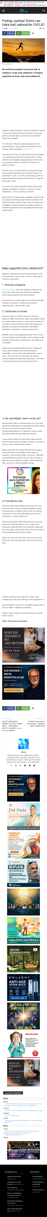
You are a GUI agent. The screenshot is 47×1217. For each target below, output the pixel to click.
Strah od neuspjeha (9, 289)
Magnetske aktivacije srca (13, 1135)
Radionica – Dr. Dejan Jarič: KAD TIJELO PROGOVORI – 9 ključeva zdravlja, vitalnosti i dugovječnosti (22, 1132)
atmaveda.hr (36, 1192)
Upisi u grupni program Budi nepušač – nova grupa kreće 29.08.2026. (23, 1121)
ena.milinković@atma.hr (15, 1205)
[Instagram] (16, 765)
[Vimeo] (30, 765)
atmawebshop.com (38, 1179)
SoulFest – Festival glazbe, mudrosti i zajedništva (21, 1106)
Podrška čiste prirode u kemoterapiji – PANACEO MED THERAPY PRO (36, 724)
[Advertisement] (23, 104)
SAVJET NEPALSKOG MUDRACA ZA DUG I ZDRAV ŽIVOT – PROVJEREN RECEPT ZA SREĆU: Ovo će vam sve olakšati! (12, 726)
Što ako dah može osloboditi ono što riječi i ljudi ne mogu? (24, 1110)
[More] (33, 33)
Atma (6, 28)
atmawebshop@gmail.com (16, 1190)
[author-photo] (23, 749)
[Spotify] (26, 765)
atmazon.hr (36, 1186)
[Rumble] (21, 765)
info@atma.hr (11, 1179)
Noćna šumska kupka (12, 1115)
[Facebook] (12, 765)
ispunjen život (28, 149)
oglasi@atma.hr (19, 1184)
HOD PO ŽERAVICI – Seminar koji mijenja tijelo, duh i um (23, 1104)
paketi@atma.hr (15, 1211)
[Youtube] (35, 765)
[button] (3, 11)
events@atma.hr (12, 1198)
